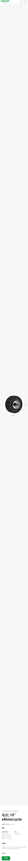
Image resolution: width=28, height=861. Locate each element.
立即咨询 (6, 858)
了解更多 (3, 853)
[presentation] (2, 405)
